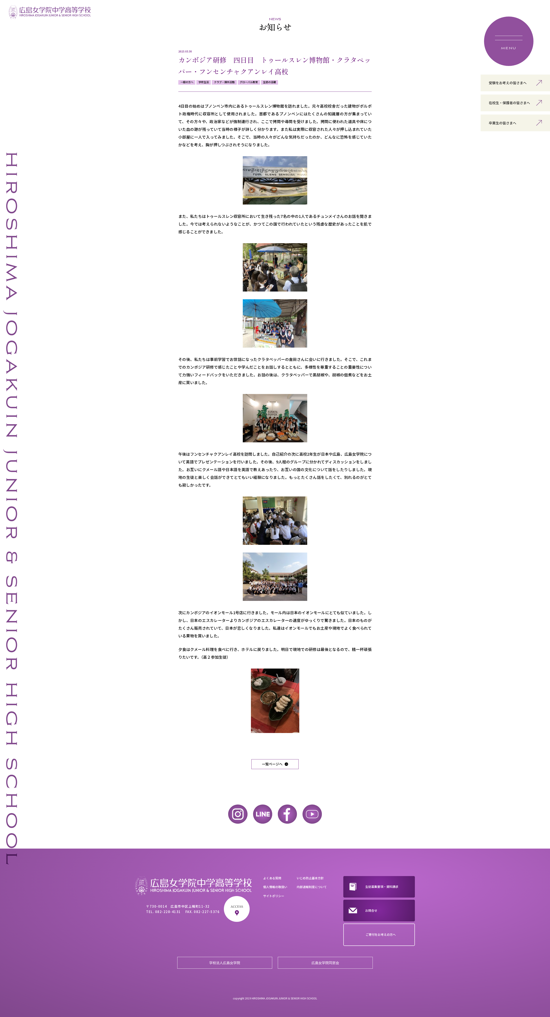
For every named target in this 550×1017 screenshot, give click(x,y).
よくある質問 (272, 878)
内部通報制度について (312, 887)
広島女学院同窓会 (325, 962)
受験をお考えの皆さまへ (508, 82)
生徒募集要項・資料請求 (381, 886)
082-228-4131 (168, 911)
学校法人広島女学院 (224, 962)
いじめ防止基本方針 (310, 878)
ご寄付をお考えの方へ (381, 934)
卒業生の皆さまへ (502, 122)
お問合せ (371, 910)
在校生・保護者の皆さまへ (509, 102)
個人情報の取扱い (275, 887)
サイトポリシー (273, 896)
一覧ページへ (272, 764)
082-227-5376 (207, 911)
